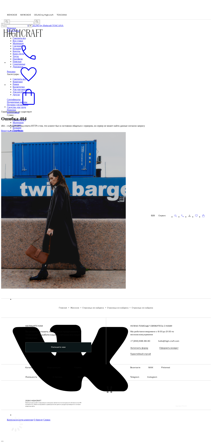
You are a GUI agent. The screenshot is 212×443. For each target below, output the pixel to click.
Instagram (152, 377)
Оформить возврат (168, 348)
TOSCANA (57, 25)
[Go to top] (2, 441)
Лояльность (31, 377)
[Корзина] (203, 215)
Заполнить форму (139, 348)
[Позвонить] (182, 215)
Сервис (46, 420)
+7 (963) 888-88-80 (140, 341)
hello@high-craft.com (168, 341)
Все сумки (18, 41)
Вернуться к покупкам (12, 130)
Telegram (134, 377)
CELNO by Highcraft (42, 25)
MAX (150, 368)
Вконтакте (135, 368)
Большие (17, 127)
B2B (80, 377)
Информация (53, 368)
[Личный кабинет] (189, 215)
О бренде (38, 420)
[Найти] (37, 22)
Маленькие (18, 122)
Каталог (29, 368)
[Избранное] (196, 215)
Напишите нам (58, 347)
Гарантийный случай (140, 354)
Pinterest (165, 368)
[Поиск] (175, 215)
